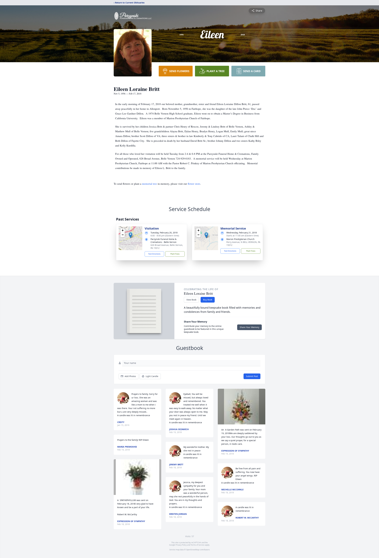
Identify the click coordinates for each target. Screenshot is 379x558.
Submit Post (252, 376)
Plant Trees (175, 254)
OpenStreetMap (192, 549)
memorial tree (149, 183)
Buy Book (207, 299)
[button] (130, 235)
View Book (191, 299)
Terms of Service (197, 545)
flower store (194, 183)
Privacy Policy (181, 545)
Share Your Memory (249, 327)
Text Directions (154, 254)
